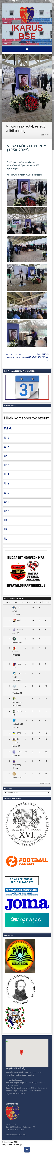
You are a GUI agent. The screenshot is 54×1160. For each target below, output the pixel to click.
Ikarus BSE (27, 32)
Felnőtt (8, 428)
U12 (6, 493)
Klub (15, 602)
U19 (6, 437)
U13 (6, 483)
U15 (6, 465)
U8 (5, 529)
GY (34, 602)
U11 (6, 502)
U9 (5, 520)
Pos (7, 602)
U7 (5, 538)
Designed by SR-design (12, 1144)
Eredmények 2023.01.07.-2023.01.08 (38, 356)
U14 (6, 474)
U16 (6, 456)
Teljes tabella (45, 783)
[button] (21, 1052)
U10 (6, 511)
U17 (6, 447)
